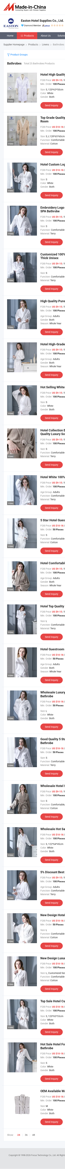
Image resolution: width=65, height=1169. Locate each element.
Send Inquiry (51, 105)
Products (29, 35)
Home (10, 35)
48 (33, 1134)
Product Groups (19, 54)
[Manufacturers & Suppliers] (25, 7)
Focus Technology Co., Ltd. (44, 1155)
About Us (46, 35)
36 (26, 1134)
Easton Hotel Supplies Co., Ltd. (42, 20)
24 (18, 1135)
